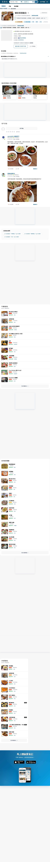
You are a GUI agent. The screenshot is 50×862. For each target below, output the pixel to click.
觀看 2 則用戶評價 (21, 46)
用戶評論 (4, 123)
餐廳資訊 (4, 6)
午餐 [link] (33, 21)
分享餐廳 (33, 46)
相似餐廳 (16, 6)
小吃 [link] (40, 21)
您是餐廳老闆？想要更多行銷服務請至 (23, 42)
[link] (14, 322)
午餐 (9, 8)
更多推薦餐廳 (24, 552)
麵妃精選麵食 (21, 12)
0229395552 (21, 40)
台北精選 (5, 8)
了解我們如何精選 (34, 15)
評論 (10, 6)
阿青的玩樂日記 (11, 173)
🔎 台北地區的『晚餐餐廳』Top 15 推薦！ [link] (32, 233)
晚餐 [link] (37, 21)
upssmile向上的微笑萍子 (13, 136)
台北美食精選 (19, 21)
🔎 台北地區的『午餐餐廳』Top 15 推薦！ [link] (12, 233)
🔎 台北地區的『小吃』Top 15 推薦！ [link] (11, 236)
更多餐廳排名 (24, 386)
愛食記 (1, 8)
